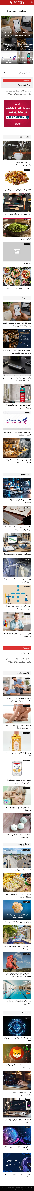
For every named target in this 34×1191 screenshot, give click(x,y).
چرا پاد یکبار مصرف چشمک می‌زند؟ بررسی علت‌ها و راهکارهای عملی (17, 12)
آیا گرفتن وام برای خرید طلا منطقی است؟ (17, 922)
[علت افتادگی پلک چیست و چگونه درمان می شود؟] (17, 795)
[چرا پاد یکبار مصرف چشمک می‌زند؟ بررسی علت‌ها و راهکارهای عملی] (17, 366)
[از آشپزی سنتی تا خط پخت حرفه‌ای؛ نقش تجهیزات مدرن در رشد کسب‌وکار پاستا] (17, 448)
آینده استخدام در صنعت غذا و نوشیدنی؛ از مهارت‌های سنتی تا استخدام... (17, 351)
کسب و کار (21, 268)
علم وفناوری (25, 474)
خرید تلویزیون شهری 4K (24, 85)
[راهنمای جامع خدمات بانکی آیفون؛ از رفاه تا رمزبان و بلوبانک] (17, 420)
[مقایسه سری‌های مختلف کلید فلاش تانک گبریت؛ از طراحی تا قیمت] (17, 515)
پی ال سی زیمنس (26, 653)
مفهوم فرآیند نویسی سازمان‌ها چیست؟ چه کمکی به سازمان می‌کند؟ (17, 607)
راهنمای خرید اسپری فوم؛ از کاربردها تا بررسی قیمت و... (25, 59)
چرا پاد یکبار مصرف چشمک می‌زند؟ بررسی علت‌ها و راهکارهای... (8, 46)
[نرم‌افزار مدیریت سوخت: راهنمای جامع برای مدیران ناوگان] (17, 567)
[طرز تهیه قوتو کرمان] (17, 227)
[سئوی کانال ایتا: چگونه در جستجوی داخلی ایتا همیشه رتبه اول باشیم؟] (17, 311)
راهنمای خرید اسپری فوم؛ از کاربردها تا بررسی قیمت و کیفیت (18, 406)
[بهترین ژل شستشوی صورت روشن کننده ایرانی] (17, 741)
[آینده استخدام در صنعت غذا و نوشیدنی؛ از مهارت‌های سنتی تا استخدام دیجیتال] (17, 338)
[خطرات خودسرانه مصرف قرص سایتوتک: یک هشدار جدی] (17, 823)
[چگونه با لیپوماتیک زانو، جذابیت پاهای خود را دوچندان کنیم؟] (17, 713)
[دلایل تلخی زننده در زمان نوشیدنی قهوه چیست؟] (17, 150)
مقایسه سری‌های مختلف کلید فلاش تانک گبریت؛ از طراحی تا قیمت (17, 528)
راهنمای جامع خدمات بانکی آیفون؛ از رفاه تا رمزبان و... (9, 59)
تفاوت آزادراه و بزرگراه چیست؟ (21, 869)
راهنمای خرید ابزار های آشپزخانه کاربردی (18, 214)
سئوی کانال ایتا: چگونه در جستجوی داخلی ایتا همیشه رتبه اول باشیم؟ (17, 324)
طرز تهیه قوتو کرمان (25, 239)
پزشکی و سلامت (23, 673)
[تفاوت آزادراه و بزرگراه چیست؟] (17, 858)
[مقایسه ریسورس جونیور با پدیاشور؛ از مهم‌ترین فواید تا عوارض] (17, 768)
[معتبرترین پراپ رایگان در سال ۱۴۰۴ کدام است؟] (17, 1162)
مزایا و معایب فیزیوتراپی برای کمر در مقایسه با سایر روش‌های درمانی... (19, 699)
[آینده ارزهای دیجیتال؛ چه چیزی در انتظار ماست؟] (17, 1135)
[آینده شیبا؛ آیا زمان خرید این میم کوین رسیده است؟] (17, 1053)
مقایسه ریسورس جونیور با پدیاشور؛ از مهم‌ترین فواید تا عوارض (19, 781)
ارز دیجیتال (25, 1012)
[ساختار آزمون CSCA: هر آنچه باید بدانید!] (17, 542)
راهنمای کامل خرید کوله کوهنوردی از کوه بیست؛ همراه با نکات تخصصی (18, 975)
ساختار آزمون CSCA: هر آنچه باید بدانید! (17, 554)
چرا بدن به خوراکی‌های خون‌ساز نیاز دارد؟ (17, 189)
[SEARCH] (5, 73)
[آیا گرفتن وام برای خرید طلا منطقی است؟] (17, 910)
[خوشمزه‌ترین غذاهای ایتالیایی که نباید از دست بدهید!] (17, 276)
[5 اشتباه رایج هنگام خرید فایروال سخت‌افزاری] (17, 488)
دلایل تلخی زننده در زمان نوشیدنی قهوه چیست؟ (23, 163)
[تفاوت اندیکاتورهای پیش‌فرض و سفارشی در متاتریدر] (17, 1107)
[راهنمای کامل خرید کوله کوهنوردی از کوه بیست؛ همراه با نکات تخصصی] (17, 962)
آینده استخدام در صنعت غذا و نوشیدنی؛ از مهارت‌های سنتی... (25, 46)
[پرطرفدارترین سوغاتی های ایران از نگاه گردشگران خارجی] (17, 882)
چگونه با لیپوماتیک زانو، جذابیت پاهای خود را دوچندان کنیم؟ (18, 727)
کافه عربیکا (27, 263)
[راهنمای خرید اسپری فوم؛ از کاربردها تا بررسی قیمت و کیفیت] (17, 393)
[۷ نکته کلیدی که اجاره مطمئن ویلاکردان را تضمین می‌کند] (17, 934)
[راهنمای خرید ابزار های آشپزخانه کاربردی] (17, 202)
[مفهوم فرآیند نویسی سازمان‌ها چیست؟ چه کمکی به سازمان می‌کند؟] (17, 594)
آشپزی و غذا (24, 137)
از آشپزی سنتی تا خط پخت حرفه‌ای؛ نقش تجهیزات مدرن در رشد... (17, 461)
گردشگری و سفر (23, 844)
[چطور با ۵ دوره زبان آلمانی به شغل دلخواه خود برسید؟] (17, 621)
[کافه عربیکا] (17, 251)
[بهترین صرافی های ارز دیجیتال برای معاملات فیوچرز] (17, 1080)
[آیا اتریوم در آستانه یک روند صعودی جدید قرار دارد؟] (17, 1026)
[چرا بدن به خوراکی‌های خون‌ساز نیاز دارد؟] (17, 178)
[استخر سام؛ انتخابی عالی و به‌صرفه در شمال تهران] (17, 989)
